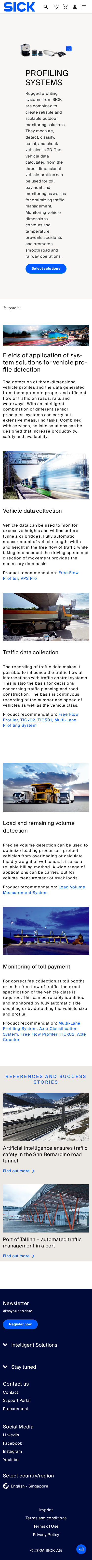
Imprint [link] (46, 1510)
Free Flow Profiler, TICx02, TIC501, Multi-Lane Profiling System (41, 720)
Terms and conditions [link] (46, 1518)
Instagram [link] (12, 1452)
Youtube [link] (11, 1460)
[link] (19, 7)
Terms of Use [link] (46, 1526)
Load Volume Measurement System (44, 890)
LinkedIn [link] (11, 1435)
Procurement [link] (15, 1409)
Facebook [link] (12, 1443)
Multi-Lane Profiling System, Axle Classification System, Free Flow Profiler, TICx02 (41, 1029)
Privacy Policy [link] (46, 1534)
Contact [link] (10, 1393)
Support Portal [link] (16, 1401)
